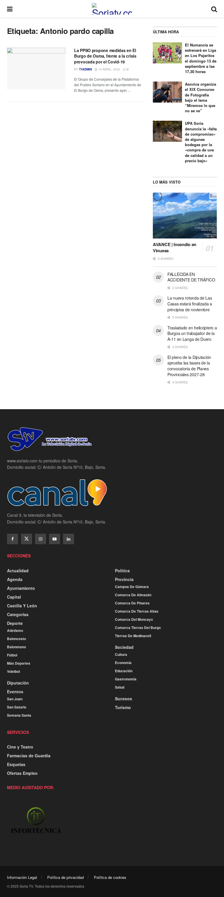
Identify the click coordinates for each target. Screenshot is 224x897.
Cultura (121, 654)
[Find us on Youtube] (54, 539)
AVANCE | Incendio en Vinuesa (174, 247)
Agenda (14, 579)
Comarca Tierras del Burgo (138, 627)
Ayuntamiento (21, 588)
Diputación (18, 683)
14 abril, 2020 (108, 69)
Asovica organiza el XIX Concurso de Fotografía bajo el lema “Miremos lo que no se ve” (200, 97)
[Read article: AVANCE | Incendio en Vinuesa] (185, 215)
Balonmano (16, 646)
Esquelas (16, 764)
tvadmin (85, 69)
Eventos (15, 691)
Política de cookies (110, 877)
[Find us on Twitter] (26, 539)
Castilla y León (22, 606)
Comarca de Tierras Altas (136, 611)
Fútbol (12, 655)
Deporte (15, 623)
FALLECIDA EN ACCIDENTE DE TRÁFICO (191, 277)
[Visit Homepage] (112, 9)
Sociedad (124, 647)
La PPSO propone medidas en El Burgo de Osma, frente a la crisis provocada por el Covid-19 (105, 56)
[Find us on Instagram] (40, 539)
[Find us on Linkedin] (68, 539)
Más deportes (18, 663)
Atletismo (15, 630)
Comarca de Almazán (133, 594)
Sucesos (123, 698)
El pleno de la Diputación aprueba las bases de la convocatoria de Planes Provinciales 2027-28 (189, 365)
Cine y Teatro (20, 747)
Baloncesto (16, 638)
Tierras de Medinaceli (133, 635)
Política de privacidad (65, 877)
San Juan (14, 698)
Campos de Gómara (132, 586)
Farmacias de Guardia (28, 755)
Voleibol (13, 671)
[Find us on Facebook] (12, 539)
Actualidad (18, 570)
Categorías (18, 614)
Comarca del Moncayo (134, 619)
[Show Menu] (10, 9)
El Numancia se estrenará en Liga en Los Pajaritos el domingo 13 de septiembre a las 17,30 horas (200, 58)
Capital (14, 597)
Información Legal (22, 877)
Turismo (123, 707)
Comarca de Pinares (132, 603)
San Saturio (16, 707)
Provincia (124, 579)
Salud (119, 687)
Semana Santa (19, 715)
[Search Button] (214, 9)
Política (122, 570)
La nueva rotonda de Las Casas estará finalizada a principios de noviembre (189, 303)
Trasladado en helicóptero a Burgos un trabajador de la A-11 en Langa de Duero (192, 333)
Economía (123, 662)
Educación (123, 670)
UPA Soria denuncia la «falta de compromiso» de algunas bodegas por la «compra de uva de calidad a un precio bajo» (201, 141)
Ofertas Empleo (22, 773)
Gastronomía (125, 679)
